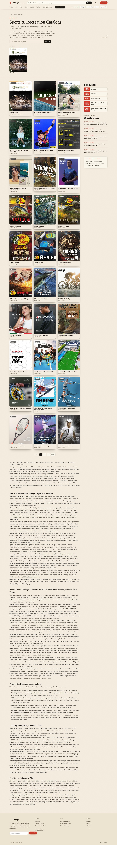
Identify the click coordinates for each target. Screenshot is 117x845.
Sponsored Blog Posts (40, 825)
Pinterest (88, 828)
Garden (96, 7)
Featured (38, 7)
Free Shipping (89, 7)
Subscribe (33, 833)
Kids (21, 7)
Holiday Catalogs (64, 825)
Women (11, 7)
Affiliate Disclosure (39, 830)
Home (26, 7)
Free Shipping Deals (65, 823)
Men (17, 7)
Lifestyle (32, 7)
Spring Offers (104, 7)
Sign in (97, 2)
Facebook (88, 821)
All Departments (47, 7)
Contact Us (38, 828)
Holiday (82, 7)
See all (106, 81)
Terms (101, 842)
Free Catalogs (59, 7)
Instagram (88, 825)
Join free (104, 2)
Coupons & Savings (65, 821)
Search (89, 2)
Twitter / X (88, 823)
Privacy (106, 842)
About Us (37, 821)
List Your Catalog (39, 823)
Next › (53, 454)
